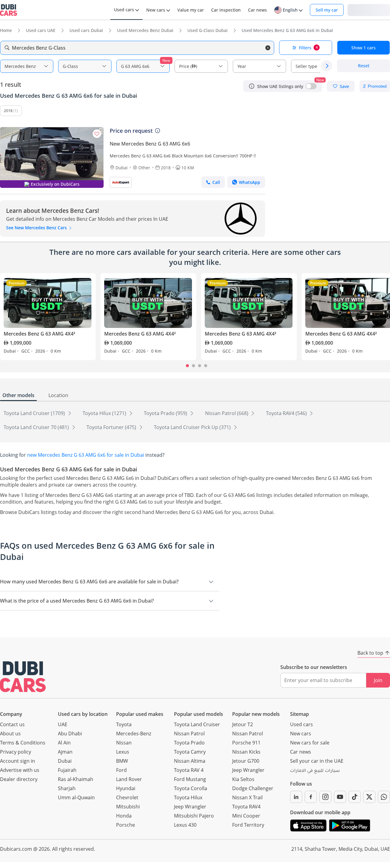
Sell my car (327, 10)
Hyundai (125, 788)
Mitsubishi (128, 806)
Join (378, 680)
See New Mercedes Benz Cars (37, 227)
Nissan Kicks (246, 751)
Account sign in (17, 761)
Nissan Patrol (189, 733)
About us (10, 733)
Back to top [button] (370, 652)
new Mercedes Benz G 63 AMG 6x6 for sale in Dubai (85, 455)
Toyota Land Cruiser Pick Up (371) (193, 427)
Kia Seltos (243, 779)
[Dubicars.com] (23, 676)
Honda (124, 815)
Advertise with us (19, 770)
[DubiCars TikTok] (355, 797)
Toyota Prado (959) (166, 413)
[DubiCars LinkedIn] (296, 797)
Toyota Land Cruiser (197, 724)
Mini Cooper (246, 815)
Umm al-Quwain (76, 797)
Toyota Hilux (188, 797)
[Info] (252, 86)
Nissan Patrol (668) (227, 413)
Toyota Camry (190, 751)
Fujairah (67, 770)
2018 (8, 110)
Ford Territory (248, 825)
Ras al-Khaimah (75, 779)
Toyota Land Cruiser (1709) (35, 413)
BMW (122, 761)
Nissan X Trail (247, 797)
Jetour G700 (245, 761)
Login (368, 9)
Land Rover (129, 779)
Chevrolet (127, 797)
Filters (308, 48)
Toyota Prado (189, 742)
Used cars (301, 724)
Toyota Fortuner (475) (112, 427)
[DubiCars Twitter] (369, 797)
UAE (62, 724)
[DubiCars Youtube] (340, 797)
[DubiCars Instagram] (325, 797)
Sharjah (67, 788)
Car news (300, 751)
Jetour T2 (242, 724)
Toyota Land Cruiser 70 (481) (37, 427)
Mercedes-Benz (133, 733)
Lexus (122, 751)
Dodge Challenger (252, 788)
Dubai (65, 761)
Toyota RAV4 (246, 806)
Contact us (12, 724)
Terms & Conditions (22, 742)
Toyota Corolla (190, 788)
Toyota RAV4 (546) (287, 413)
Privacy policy (15, 751)
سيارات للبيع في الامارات (315, 771)
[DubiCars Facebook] (311, 797)
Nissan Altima (189, 761)
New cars (300, 733)
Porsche (125, 825)
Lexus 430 (185, 825)
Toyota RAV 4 (189, 770)
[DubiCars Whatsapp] (384, 797)
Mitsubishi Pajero (194, 815)
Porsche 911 (246, 742)
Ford (121, 770)
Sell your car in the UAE (316, 761)
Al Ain (64, 742)
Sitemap (299, 714)
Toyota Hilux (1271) (105, 413)
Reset (363, 66)
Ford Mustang (190, 779)
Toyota (124, 724)
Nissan (124, 742)
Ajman (65, 751)
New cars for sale (309, 742)
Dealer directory (18, 779)
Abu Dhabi (70, 733)
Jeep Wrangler (190, 806)
